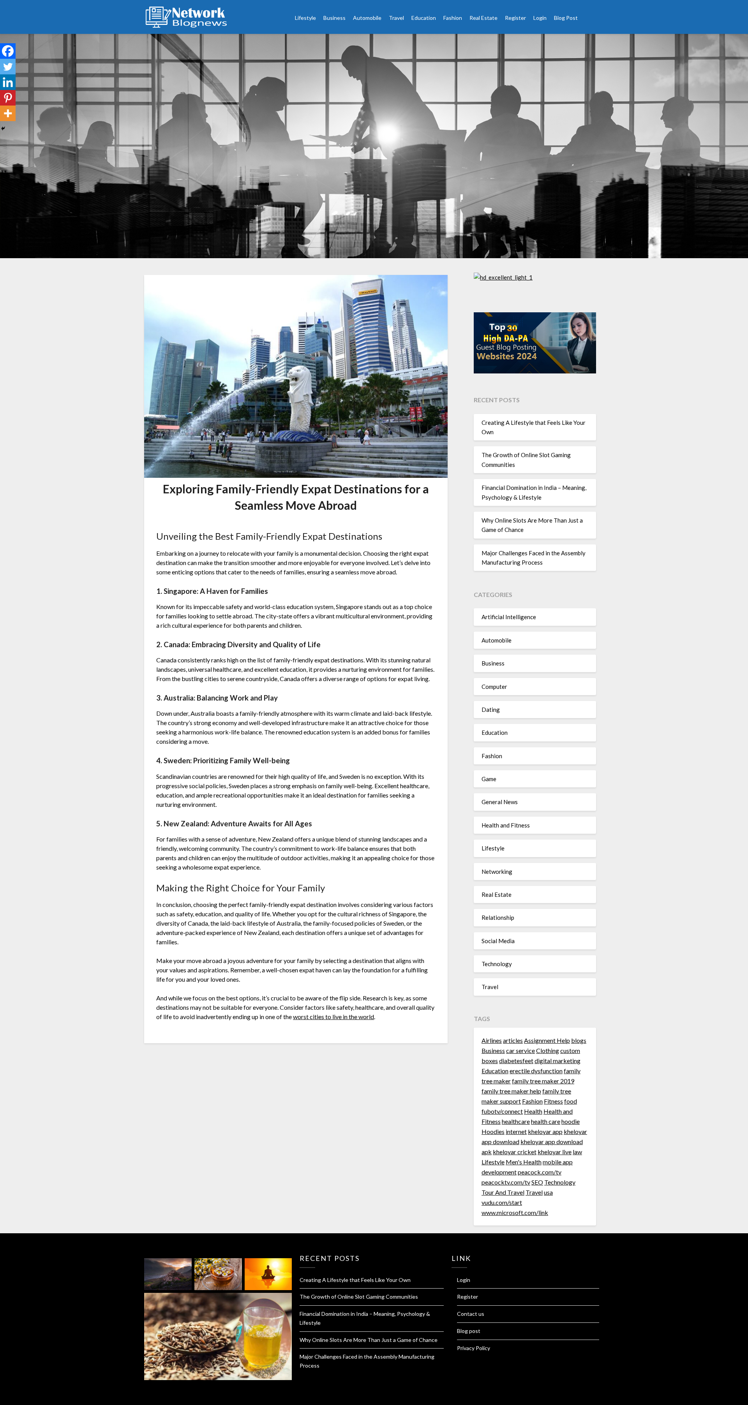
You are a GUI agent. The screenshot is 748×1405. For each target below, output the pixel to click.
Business (334, 17)
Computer (494, 686)
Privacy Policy (473, 1348)
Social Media (498, 940)
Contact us (470, 1313)
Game (489, 778)
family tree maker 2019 (543, 1081)
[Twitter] (8, 66)
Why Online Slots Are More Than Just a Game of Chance (369, 1339)
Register (515, 17)
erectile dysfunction (536, 1070)
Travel (396, 17)
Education (423, 17)
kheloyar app (545, 1131)
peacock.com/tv (539, 1172)
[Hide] (3, 128)
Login (540, 17)
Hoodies (493, 1131)
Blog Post (566, 17)
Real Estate (483, 17)
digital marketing (557, 1060)
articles (513, 1040)
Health (533, 1111)
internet (516, 1131)
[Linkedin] (8, 82)
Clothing (547, 1050)
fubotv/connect (502, 1111)
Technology (497, 963)
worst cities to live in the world (333, 1016)
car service (520, 1050)
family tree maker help (511, 1091)
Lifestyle (305, 17)
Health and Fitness (506, 825)
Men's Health (524, 1162)
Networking (497, 871)
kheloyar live (555, 1151)
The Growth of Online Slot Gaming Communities (359, 1296)
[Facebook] (8, 51)
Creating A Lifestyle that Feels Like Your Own (355, 1279)
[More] (8, 113)
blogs (578, 1040)
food (570, 1101)
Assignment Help (547, 1040)
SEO (537, 1182)
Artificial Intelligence (509, 616)
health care (545, 1121)
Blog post (468, 1331)
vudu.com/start (502, 1202)
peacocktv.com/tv (506, 1182)
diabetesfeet (516, 1060)
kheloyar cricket (514, 1151)
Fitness (553, 1101)
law (577, 1151)
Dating (491, 709)
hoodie (570, 1121)
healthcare (516, 1121)
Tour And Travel (503, 1192)
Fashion (452, 17)
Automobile (367, 17)
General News (500, 801)
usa (548, 1192)
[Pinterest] (8, 98)
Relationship (498, 917)
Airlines (492, 1040)
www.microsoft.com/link (515, 1212)
